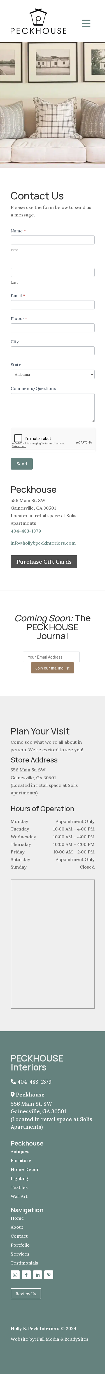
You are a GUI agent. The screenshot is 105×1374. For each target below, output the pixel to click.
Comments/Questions (33, 388)
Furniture (21, 1160)
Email (18, 295)
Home (17, 1218)
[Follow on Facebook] (26, 1274)
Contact (19, 1236)
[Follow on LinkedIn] (37, 1274)
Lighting (19, 1178)
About (17, 1227)
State (16, 364)
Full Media (48, 1339)
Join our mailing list (52, 668)
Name (18, 231)
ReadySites (76, 1339)
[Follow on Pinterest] (48, 1274)
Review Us (25, 1293)
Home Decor (25, 1169)
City (15, 341)
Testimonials (24, 1263)
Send (22, 463)
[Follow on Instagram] (15, 1274)
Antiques (20, 1151)
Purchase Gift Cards (44, 561)
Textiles (19, 1187)
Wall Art (19, 1196)
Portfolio (20, 1245)
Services (20, 1254)
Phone (19, 318)
